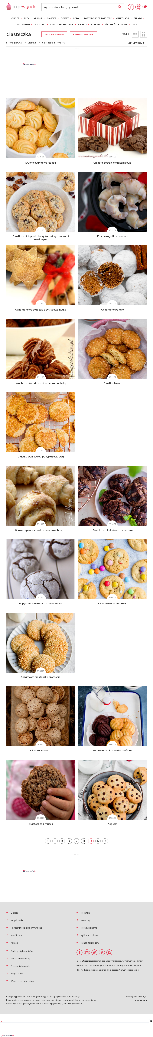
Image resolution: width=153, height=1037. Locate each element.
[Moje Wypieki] (21, 7)
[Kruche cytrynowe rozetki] (40, 128)
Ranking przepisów (90, 942)
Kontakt (14, 942)
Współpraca (16, 935)
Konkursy (85, 920)
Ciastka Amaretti (40, 750)
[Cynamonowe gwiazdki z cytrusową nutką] (40, 275)
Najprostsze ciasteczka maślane (112, 750)
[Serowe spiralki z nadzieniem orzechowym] (40, 496)
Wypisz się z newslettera (22, 981)
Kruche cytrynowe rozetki (40, 162)
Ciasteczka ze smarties (112, 603)
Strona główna (14, 42)
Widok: (126, 34)
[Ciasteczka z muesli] (40, 790)
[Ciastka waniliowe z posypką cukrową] (40, 422)
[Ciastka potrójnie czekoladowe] (112, 128)
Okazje (82, 24)
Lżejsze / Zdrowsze (116, 24)
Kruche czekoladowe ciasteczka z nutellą (41, 383)
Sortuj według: (135, 42)
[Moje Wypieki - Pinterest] (102, 952)
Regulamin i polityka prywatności (26, 927)
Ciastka (51, 18)
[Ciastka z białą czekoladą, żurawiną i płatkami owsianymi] (40, 202)
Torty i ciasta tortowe (97, 18)
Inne (134, 24)
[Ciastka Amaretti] (40, 716)
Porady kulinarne (89, 927)
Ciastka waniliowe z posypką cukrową (41, 456)
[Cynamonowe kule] (112, 275)
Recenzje (85, 912)
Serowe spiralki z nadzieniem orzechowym (40, 530)
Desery (65, 18)
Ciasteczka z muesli (41, 824)
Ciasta (15, 18)
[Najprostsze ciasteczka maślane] (112, 716)
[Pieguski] (112, 790)
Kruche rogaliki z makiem (112, 236)
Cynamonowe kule (112, 309)
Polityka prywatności (53, 1003)
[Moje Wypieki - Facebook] (131, 7)
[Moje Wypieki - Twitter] (94, 952)
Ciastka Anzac (112, 383)
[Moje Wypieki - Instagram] (138, 7)
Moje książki (17, 920)
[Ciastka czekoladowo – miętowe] (112, 496)
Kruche (38, 18)
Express (95, 24)
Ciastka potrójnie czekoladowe (112, 162)
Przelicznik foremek (20, 966)
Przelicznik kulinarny (20, 958)
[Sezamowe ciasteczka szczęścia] (40, 643)
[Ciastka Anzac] (112, 349)
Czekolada (122, 18)
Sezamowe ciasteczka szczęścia (41, 677)
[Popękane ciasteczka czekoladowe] (40, 569)
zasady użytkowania (72, 1003)
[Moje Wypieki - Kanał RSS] (109, 952)
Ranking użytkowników (22, 951)
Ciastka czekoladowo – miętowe (112, 530)
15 (98, 841)
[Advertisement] (76, 56)
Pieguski (112, 824)
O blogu (14, 912)
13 (83, 841)
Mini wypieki (23, 24)
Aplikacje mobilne (89, 935)
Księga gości (17, 973)
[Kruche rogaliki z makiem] (112, 202)
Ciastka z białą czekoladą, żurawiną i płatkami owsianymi (41, 238)
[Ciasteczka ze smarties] (112, 569)
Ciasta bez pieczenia (62, 24)
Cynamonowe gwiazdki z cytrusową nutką (40, 309)
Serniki (138, 18)
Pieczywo (40, 24)
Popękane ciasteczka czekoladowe (40, 603)
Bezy (26, 18)
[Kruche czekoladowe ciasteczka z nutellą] (40, 349)
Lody (76, 18)
